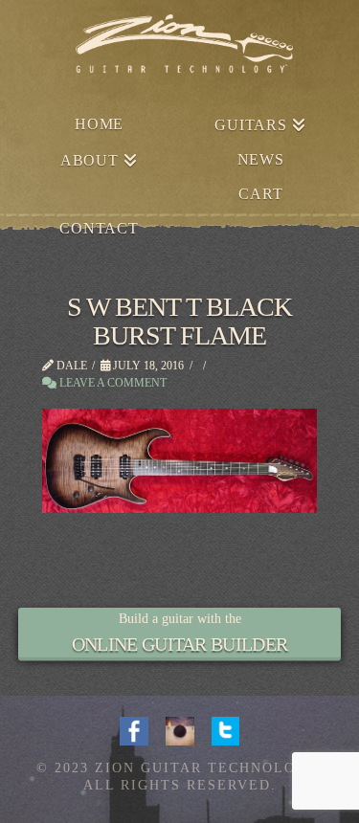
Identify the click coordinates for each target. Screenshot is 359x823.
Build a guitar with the (180, 619)
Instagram (180, 729)
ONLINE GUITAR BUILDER (179, 644)
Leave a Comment (111, 382)
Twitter (226, 729)
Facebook (134, 729)
